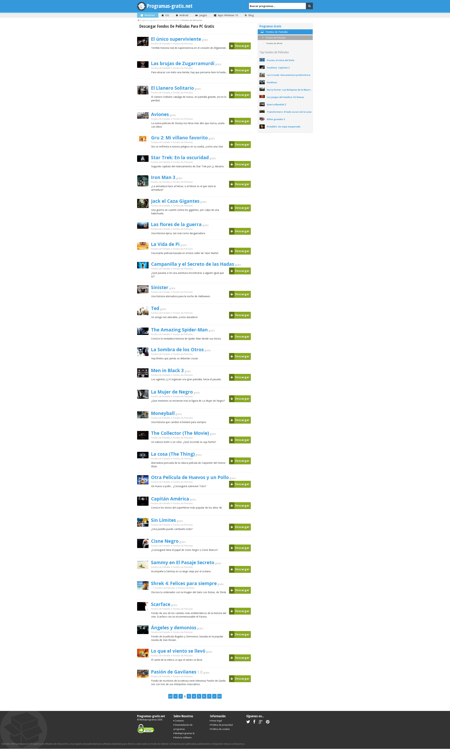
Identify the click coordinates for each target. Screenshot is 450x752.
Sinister (159, 287)
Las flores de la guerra (176, 224)
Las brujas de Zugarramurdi (182, 63)
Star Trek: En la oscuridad (180, 157)
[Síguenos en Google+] (260, 722)
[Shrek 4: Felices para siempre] (144, 596)
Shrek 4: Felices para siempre (184, 583)
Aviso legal (216, 720)
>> (219, 696)
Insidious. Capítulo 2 (278, 67)
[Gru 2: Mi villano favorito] (144, 148)
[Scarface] (144, 616)
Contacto (179, 720)
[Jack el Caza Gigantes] (144, 214)
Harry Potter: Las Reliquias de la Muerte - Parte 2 (290, 89)
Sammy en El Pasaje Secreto (182, 562)
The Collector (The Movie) (180, 433)
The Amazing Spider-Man (179, 329)
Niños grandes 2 (276, 119)
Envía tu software (183, 737)
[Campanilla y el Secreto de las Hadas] (144, 274)
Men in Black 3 (167, 370)
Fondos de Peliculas (275, 37)
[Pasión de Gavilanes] (144, 684)
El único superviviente (176, 39)
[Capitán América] (144, 511)
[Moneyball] (144, 424)
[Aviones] (144, 124)
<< (170, 696)
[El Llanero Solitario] (144, 100)
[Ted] (144, 321)
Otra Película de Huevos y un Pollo (190, 477)
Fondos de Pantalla (160, 43)
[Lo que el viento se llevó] (144, 663)
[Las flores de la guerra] (144, 234)
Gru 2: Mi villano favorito (179, 137)
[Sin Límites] (144, 532)
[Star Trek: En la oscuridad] (144, 168)
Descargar (241, 46)
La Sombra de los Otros (177, 349)
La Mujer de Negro (172, 392)
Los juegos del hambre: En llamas (285, 97)
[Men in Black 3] (144, 383)
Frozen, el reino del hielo (280, 60)
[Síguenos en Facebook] (254, 722)
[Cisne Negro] (144, 554)
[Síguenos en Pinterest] (267, 722)
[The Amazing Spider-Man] (144, 341)
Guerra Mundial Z (276, 104)
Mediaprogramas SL (184, 733)
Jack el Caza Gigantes (175, 201)
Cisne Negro (165, 541)
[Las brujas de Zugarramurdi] (144, 73)
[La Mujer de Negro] (144, 405)
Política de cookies (220, 729)
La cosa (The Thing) (173, 454)
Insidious (272, 82)
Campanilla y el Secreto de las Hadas (192, 264)
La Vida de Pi (165, 244)
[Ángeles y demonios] (144, 640)
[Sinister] (144, 300)
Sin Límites (163, 520)
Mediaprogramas (148, 719)
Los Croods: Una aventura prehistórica (288, 75)
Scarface (160, 604)
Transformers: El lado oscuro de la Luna (289, 111)
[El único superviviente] (144, 52)
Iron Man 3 (163, 177)
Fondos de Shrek (186, 587)
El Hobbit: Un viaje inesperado (283, 126)
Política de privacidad (222, 724)
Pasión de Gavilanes (173, 672)
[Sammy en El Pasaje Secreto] (144, 575)
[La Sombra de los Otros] (144, 362)
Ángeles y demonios (173, 627)
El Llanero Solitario (172, 88)
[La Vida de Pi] (144, 255)
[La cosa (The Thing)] (144, 464)
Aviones (160, 114)
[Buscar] (309, 6)
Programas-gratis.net (169, 5)
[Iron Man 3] (144, 192)
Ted (155, 308)
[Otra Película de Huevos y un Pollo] (144, 490)
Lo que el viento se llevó (178, 651)
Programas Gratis (270, 26)
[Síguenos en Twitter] (248, 722)
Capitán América (170, 499)
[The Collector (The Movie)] (144, 445)
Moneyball (163, 413)
